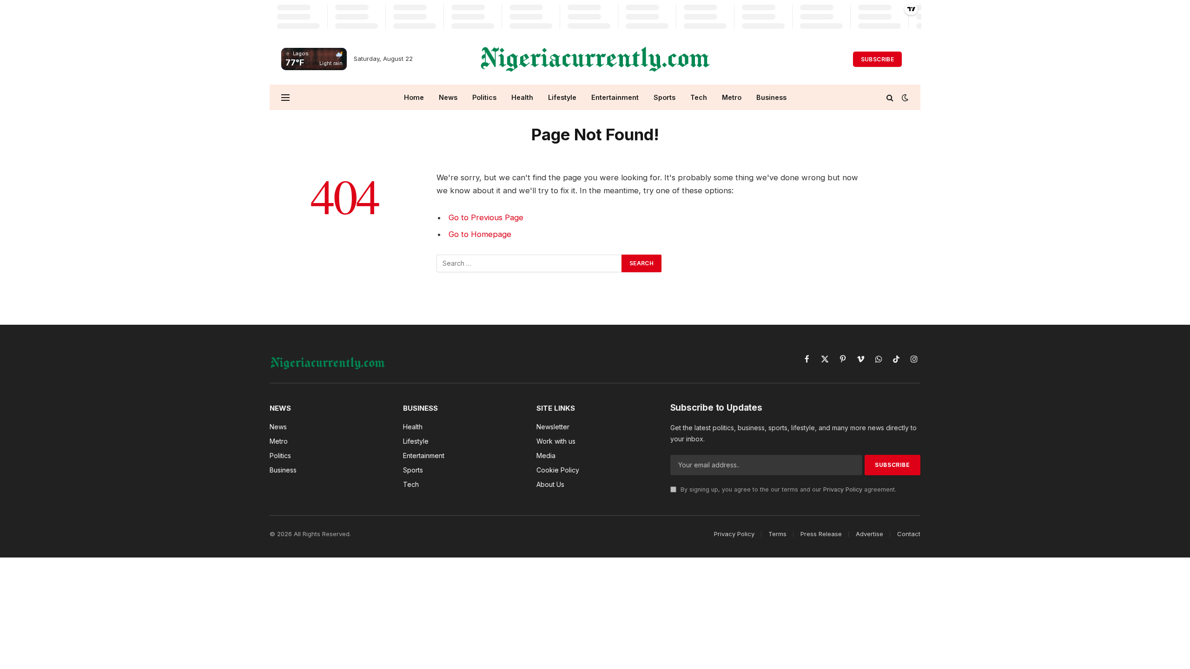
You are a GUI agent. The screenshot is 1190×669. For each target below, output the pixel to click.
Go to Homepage (480, 234)
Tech (698, 97)
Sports (664, 97)
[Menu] (285, 97)
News (448, 97)
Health (522, 97)
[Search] (890, 97)
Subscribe (877, 59)
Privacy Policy (842, 489)
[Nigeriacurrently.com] (595, 59)
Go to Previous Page (486, 217)
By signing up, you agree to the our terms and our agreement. (787, 489)
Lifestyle (562, 97)
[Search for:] (529, 263)
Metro (731, 97)
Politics (484, 97)
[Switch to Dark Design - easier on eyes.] (904, 97)
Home (414, 97)
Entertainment (615, 97)
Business (771, 97)
